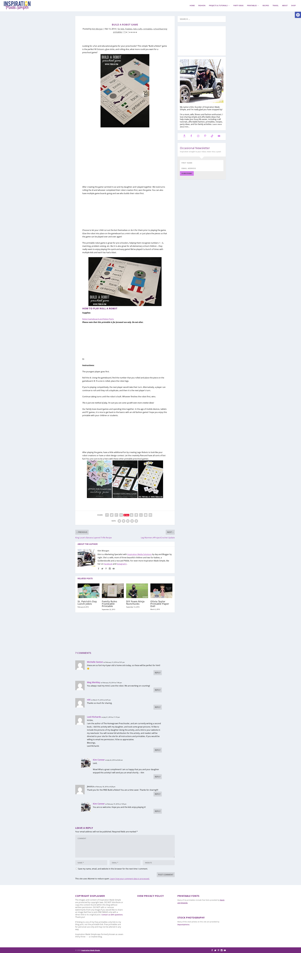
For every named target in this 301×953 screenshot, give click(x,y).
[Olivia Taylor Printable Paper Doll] (161, 590)
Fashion (201, 6)
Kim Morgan (97, 29)
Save (127, 515)
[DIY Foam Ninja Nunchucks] (137, 590)
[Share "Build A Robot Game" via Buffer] (136, 515)
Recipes (266, 6)
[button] (298, 15)
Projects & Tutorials (218, 6)
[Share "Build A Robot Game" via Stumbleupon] (141, 515)
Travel (276, 6)
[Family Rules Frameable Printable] (113, 590)
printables (147, 29)
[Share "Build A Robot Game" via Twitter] (111, 515)
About (285, 6)
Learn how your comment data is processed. (130, 878)
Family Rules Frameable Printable (109, 604)
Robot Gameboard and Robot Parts (98, 319)
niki (89, 699)
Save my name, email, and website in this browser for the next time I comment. (113, 868)
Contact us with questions (112, 915)
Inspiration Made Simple (90, 950)
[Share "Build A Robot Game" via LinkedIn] (131, 515)
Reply (157, 672)
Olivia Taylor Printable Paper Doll (159, 604)
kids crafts (137, 29)
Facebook (108, 564)
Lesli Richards (94, 716)
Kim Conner (99, 759)
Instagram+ (122, 564)
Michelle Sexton (95, 662)
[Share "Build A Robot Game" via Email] (145, 515)
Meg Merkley (93, 682)
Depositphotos (183, 924)
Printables (252, 6)
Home (192, 6)
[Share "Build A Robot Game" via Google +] (116, 515)
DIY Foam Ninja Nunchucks (135, 602)
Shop (293, 6)
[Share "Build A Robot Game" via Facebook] (107, 515)
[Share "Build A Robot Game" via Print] (150, 515)
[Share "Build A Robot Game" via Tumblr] (121, 515)
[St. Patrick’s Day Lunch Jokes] (88, 590)
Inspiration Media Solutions (139, 554)
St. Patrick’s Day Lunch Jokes (87, 602)
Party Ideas (238, 6)
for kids (121, 29)
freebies (128, 29)
